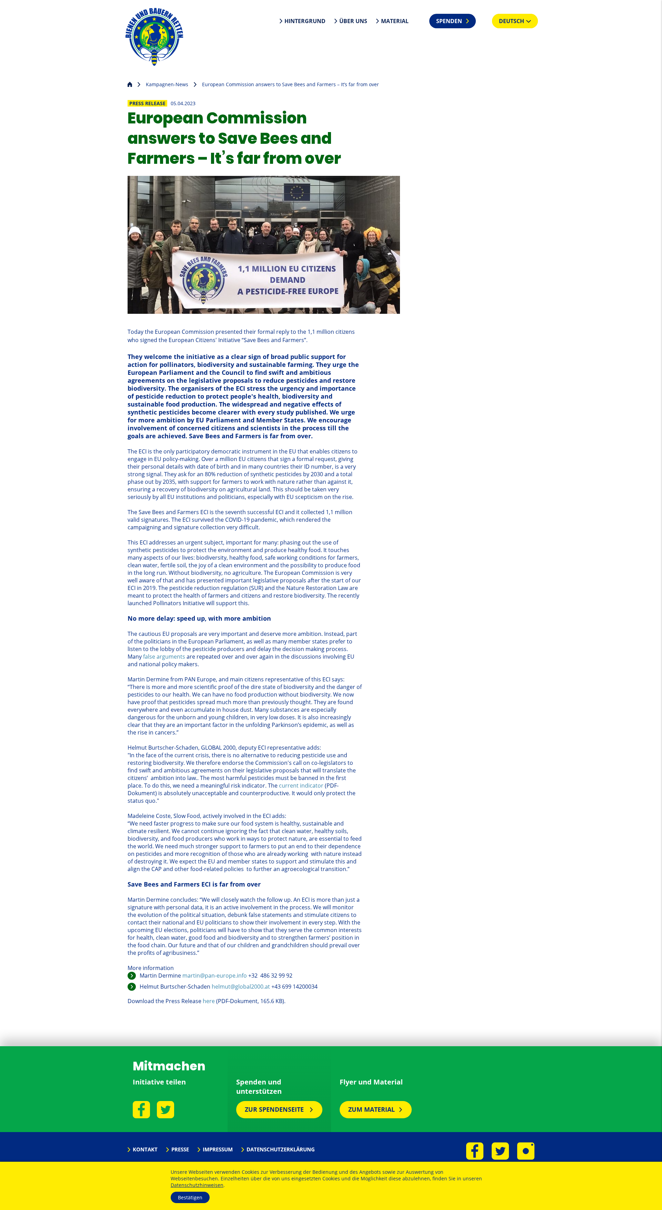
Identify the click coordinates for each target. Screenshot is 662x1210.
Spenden (449, 21)
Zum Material (371, 1109)
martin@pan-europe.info (214, 975)
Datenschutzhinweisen (197, 1185)
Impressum (218, 1149)
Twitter (165, 1109)
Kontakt (145, 1149)
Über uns (353, 21)
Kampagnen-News (167, 84)
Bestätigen (190, 1197)
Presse (180, 1149)
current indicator (301, 785)
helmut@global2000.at (241, 986)
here (209, 1001)
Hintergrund (304, 21)
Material (395, 21)
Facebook (141, 1109)
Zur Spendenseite (275, 1109)
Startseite (130, 83)
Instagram (525, 1151)
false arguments (164, 656)
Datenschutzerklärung (281, 1149)
